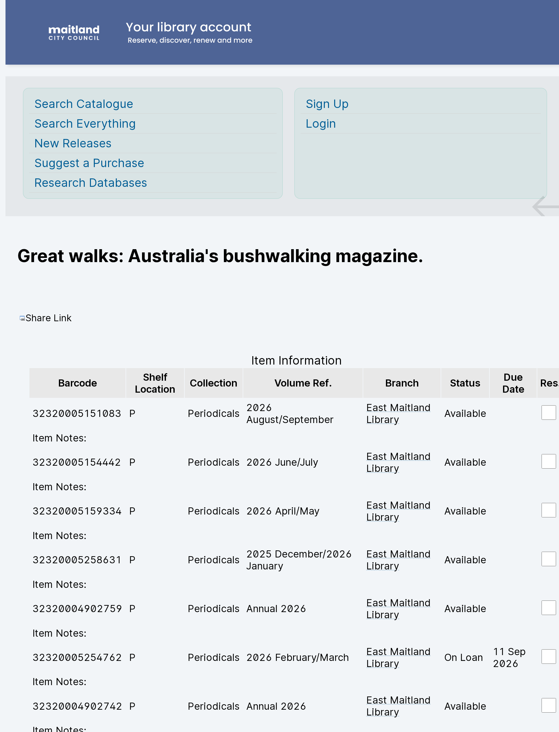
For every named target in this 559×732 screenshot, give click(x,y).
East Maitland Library (398, 413)
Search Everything (85, 123)
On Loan (463, 657)
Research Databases (90, 182)
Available (465, 413)
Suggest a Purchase (89, 163)
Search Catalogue (83, 104)
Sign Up (327, 104)
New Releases (73, 143)
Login (321, 123)
